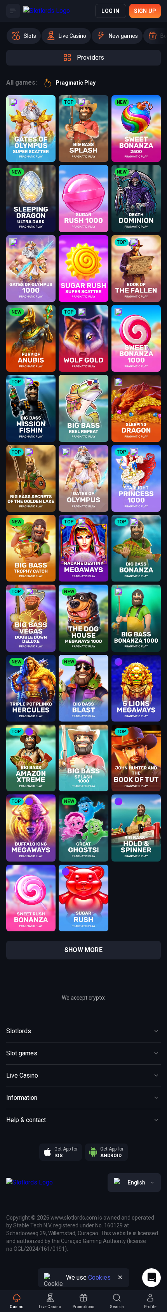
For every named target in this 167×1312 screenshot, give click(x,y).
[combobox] (134, 1182)
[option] (23, 36)
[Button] (13, 11)
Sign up (145, 11)
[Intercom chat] (151, 1277)
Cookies (99, 1277)
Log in (110, 11)
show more (83, 950)
